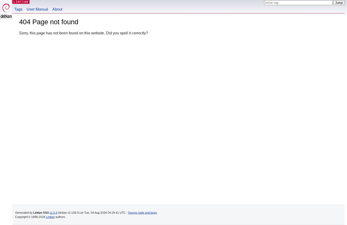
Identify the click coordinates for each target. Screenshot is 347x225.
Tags (18, 9)
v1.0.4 (53, 212)
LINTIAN (20, 2)
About (57, 9)
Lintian (50, 217)
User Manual (37, 9)
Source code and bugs (142, 212)
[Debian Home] (6, 9)
